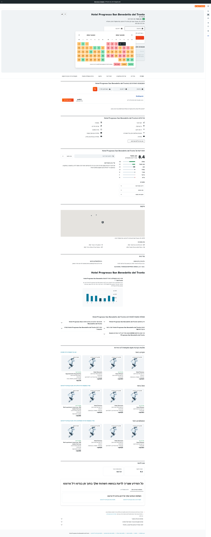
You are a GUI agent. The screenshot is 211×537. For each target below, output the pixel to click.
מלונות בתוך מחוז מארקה (109, 533)
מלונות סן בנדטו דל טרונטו (96, 533)
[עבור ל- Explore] (208, 23)
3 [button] (116, 44)
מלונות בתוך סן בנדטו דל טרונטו (107, 499)
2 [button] (120, 44)
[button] (2, 2)
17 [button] (116, 52)
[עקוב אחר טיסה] (208, 26)
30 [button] (120, 60)
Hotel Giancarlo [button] (98, 372)
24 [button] (116, 56)
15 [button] (124, 52)
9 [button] (120, 48)
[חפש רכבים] (208, 18)
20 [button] (132, 56)
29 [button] (124, 60)
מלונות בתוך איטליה (120, 533)
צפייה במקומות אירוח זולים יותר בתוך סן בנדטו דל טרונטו (75, 385)
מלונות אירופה (129, 533)
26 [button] (108, 56)
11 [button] (112, 48)
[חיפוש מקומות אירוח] (208, 14)
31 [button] (79, 60)
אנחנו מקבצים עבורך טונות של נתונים (133, 522)
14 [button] (128, 52)
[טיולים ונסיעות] (208, 31)
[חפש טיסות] (208, 11)
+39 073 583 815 (140, 23)
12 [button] (108, 48)
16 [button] (120, 52)
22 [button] (124, 56)
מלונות (135, 533)
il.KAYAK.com (142, 533)
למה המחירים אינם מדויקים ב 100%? (133, 525)
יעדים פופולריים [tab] (125, 489)
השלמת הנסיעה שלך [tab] (136, 489)
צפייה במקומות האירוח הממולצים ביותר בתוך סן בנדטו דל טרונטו (78, 420)
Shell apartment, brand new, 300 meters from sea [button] (72, 408)
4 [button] (112, 44)
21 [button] (128, 56)
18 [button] (112, 52)
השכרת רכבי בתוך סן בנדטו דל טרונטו (132, 499)
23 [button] (120, 56)
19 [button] (108, 52)
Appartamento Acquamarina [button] (73, 373)
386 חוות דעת (132, 19)
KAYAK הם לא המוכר (137, 519)
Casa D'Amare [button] (119, 373)
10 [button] (116, 48)
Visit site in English (99, 2)
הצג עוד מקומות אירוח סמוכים (68, 352)
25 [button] (112, 56)
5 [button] (108, 44)
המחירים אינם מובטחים (111, 514)
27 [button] (132, 60)
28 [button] (128, 60)
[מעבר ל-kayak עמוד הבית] (200, 6)
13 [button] (132, 52)
